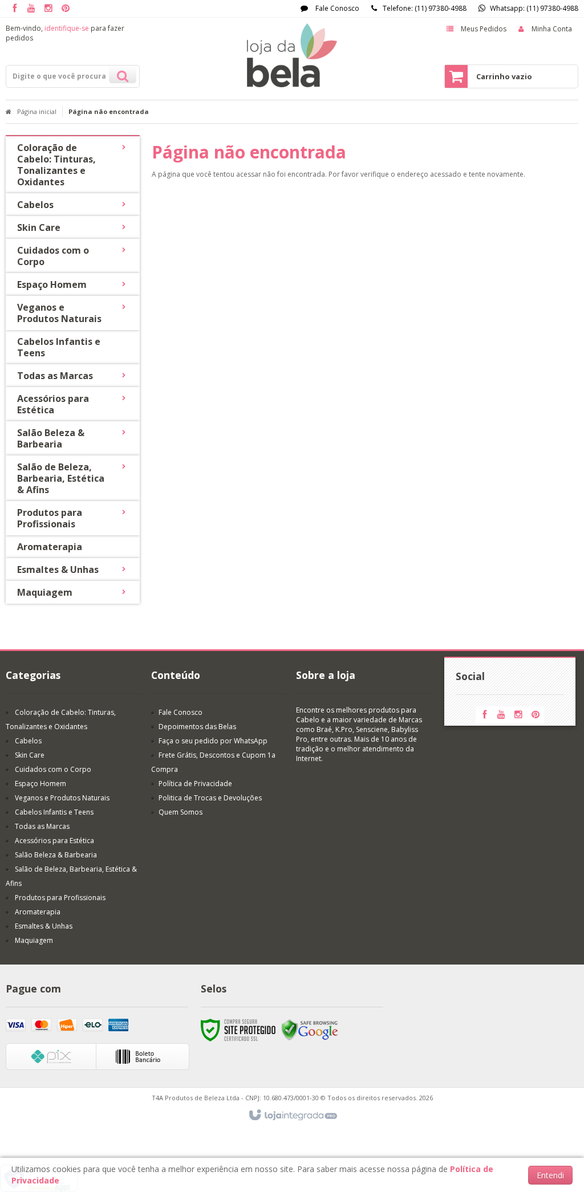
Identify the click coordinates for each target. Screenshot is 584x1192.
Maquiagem (34, 940)
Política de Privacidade (195, 783)
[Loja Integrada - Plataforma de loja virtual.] (292, 1115)
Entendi (550, 1175)
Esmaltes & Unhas (43, 926)
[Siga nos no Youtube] (31, 9)
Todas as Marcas (42, 826)
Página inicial (36, 111)
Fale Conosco (336, 8)
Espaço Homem (40, 783)
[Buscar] (122, 74)
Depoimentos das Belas (197, 726)
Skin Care (29, 755)
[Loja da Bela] (292, 55)
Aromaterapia (37, 912)
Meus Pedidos (483, 29)
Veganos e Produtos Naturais (62, 798)
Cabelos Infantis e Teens (54, 812)
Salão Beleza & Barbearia (56, 855)
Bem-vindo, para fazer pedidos (65, 33)
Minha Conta (552, 29)
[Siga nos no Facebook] (14, 9)
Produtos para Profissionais (60, 897)
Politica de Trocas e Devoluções (210, 798)
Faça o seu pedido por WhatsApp (213, 741)
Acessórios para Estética (54, 840)
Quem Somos (180, 812)
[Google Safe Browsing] (309, 1029)
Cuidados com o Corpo (53, 769)
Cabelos (28, 741)
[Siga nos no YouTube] (501, 715)
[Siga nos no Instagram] (48, 9)
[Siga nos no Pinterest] (65, 9)
